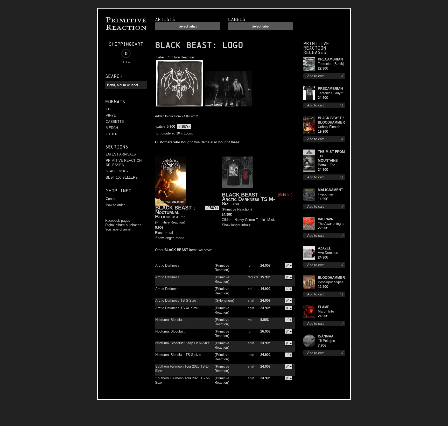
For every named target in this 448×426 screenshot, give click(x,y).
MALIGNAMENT (330, 190)
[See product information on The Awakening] (309, 223)
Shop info (118, 190)
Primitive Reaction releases (316, 48)
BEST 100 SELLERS (122, 177)
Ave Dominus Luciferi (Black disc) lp (328, 253)
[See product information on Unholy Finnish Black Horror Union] (309, 125)
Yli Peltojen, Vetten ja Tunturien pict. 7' (330, 341)
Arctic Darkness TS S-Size (175, 300)
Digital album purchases (123, 225)
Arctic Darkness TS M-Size (248, 201)
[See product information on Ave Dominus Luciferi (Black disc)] (309, 253)
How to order (115, 205)
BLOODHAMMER (331, 278)
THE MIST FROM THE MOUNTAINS (331, 156)
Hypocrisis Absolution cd (328, 194)
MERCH (112, 128)
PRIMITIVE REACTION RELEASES (124, 163)
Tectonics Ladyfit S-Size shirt (331, 93)
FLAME (324, 307)
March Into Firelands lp (326, 311)
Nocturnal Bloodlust (167, 214)
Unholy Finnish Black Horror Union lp (329, 127)
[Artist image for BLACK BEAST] (228, 107)
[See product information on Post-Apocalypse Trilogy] (309, 282)
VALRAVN (325, 219)
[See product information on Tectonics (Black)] (309, 64)
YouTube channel (118, 229)
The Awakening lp (331, 224)
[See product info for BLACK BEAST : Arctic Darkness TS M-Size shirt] (237, 172)
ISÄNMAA (325, 336)
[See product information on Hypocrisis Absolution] (309, 194)
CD (108, 109)
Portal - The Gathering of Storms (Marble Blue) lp (329, 165)
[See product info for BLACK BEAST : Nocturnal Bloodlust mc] (170, 181)
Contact (111, 199)
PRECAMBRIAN (330, 59)
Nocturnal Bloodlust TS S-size (178, 355)
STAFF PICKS (117, 171)
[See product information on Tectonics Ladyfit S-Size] (309, 93)
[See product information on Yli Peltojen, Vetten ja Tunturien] (309, 341)
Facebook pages (117, 220)
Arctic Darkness (167, 265)
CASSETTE (115, 122)
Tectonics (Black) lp (331, 64)
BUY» (185, 127)
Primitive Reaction (180, 57)
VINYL (111, 115)
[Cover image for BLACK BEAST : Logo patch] (179, 107)
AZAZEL (324, 248)
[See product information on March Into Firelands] (309, 311)
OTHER (111, 134)
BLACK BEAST (183, 45)
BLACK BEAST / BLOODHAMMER (331, 120)
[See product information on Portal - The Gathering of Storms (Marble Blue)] (309, 161)
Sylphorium (224, 300)
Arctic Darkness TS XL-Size (176, 308)
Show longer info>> (169, 238)
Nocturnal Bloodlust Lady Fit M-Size (182, 343)
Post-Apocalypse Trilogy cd (331, 282)
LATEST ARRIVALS (121, 154)
